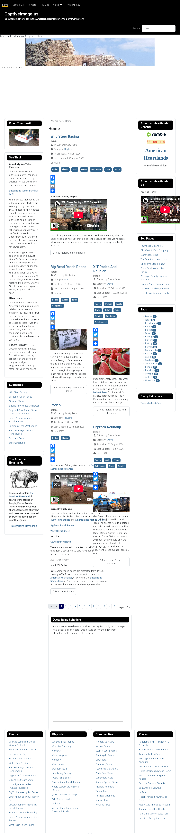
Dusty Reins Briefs (61, 777)
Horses (148, 353)
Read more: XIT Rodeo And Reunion (112, 411)
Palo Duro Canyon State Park (153, 813)
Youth (75, 169)
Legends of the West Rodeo (23, 426)
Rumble (32, 5)
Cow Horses (58, 764)
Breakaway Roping (61, 773)
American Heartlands (61, 577)
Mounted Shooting (61, 746)
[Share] (90, 191)
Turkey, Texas (102, 791)
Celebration (100, 466)
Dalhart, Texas (100, 392)
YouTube (44, 5)
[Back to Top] (175, 829)
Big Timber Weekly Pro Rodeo (24, 792)
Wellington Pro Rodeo (20, 763)
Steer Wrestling (17, 443)
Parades (98, 316)
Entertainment (101, 322)
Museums (150, 380)
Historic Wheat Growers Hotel (154, 749)
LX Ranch (143, 792)
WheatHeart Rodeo (60, 531)
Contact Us (18, 5)
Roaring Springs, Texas (107, 782)
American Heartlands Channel (90, 519)
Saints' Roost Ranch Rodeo (66, 782)
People (148, 367)
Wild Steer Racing (18, 392)
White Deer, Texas (104, 773)
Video (56, 5)
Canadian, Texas (104, 764)
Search (136, 28)
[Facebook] (90, 177)
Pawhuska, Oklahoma (107, 768)
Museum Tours (16, 401)
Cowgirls (149, 373)
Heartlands (151, 323)
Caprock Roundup (107, 427)
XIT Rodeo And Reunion (105, 269)
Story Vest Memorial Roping (23, 749)
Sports (117, 169)
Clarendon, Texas (104, 777)
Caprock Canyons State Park (153, 783)
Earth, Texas (102, 759)
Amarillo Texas (103, 804)
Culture (149, 340)
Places (148, 330)
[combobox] (159, 28)
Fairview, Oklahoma (105, 795)
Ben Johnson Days (18, 754)
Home (5, 5)
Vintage (149, 377)
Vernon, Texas (103, 800)
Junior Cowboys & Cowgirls (65, 794)
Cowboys (149, 360)
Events (84, 169)
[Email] (90, 186)
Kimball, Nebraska (105, 741)
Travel (97, 310)
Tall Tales (57, 803)
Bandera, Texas (16, 438)
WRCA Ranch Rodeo (62, 799)
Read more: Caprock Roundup (112, 562)
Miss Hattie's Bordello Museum (155, 804)
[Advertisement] (90, 90)
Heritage (149, 336)
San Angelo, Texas (105, 755)
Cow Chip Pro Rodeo (60, 541)
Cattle (107, 169)
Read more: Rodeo (64, 591)
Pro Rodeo (110, 316)
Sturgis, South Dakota (107, 750)
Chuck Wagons (59, 755)
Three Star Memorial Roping (23, 812)
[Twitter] (90, 182)
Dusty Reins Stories (60, 519)
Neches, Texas (103, 746)
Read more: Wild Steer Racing (69, 252)
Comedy (56, 759)
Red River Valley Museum (152, 818)
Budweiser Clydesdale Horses (24, 405)
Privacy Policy (73, 5)
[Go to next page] (109, 606)
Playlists (68, 149)
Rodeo (55, 169)
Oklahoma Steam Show (21, 780)
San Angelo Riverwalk (150, 788)
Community (151, 350)
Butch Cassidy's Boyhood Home (155, 771)
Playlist (65, 169)
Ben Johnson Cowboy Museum (154, 766)
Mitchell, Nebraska (105, 786)
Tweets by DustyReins (152, 403)
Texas (74, 300)
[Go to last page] (114, 606)
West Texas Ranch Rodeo (21, 825)
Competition (96, 169)
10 (104, 606)
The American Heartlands (152, 809)
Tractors (108, 304)
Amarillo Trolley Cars (149, 754)
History (108, 310)
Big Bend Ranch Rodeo (20, 396)
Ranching (150, 370)
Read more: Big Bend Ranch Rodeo (69, 389)
